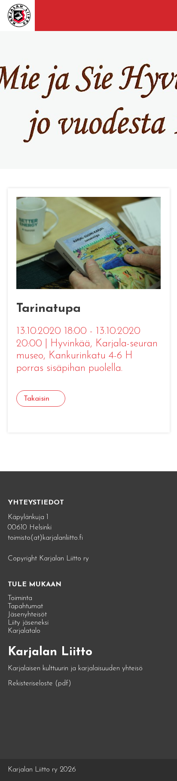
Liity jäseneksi (28, 622)
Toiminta (20, 598)
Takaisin (36, 398)
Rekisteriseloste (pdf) (39, 683)
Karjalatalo (24, 631)
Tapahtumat (25, 606)
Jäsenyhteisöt (27, 614)
